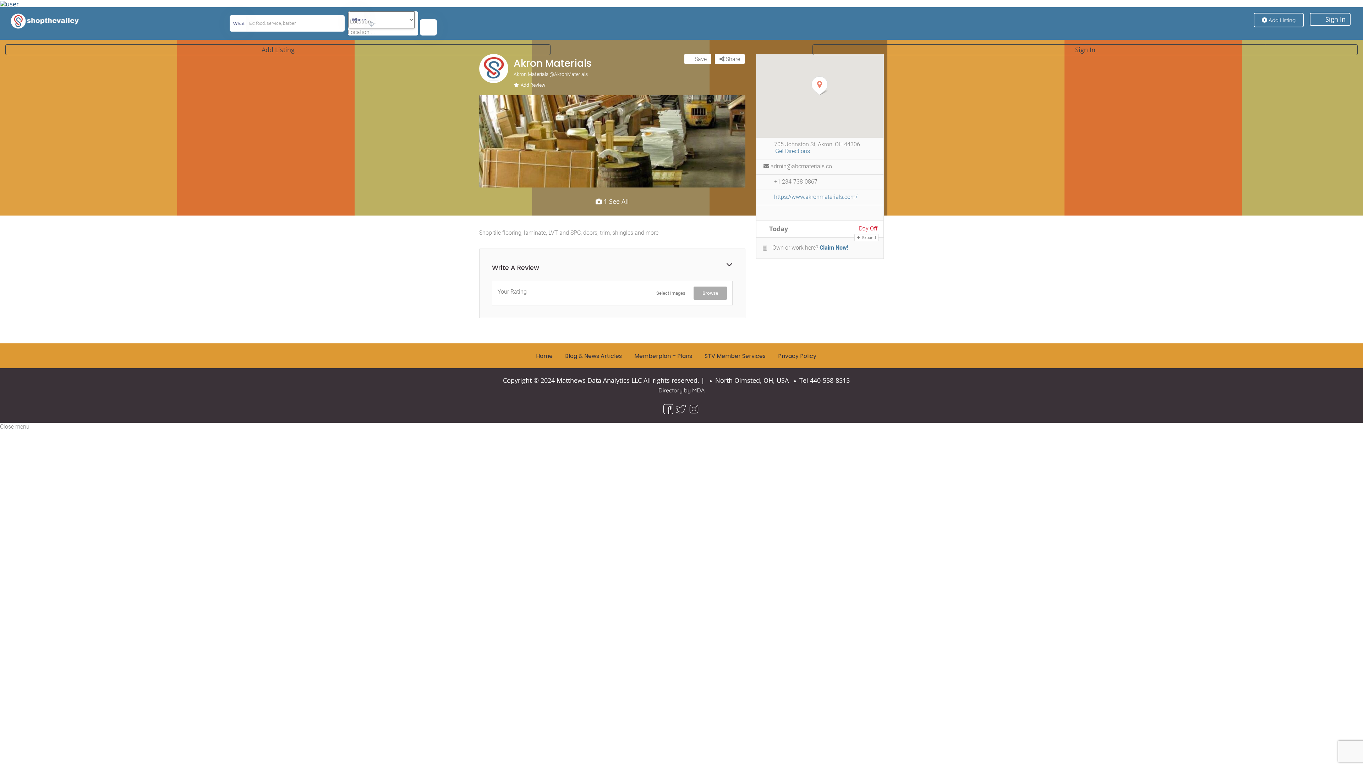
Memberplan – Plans (663, 356)
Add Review (533, 85)
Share (732, 59)
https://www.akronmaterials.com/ (816, 197)
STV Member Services (735, 356)
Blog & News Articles (593, 356)
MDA (698, 390)
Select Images (670, 293)
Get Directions (792, 151)
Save (700, 59)
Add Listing (278, 49)
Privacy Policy (797, 356)
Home (544, 356)
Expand (868, 237)
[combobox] (361, 32)
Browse (710, 293)
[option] (612, 141)
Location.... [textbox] (361, 32)
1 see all (615, 201)
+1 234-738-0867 (795, 181)
